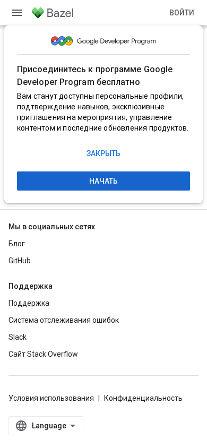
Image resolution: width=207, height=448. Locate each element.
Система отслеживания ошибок (63, 320)
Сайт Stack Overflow (43, 354)
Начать (103, 181)
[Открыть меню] (17, 12)
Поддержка (28, 303)
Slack (17, 337)
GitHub (19, 260)
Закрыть (103, 153)
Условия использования (51, 398)
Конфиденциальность (143, 398)
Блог (16, 243)
